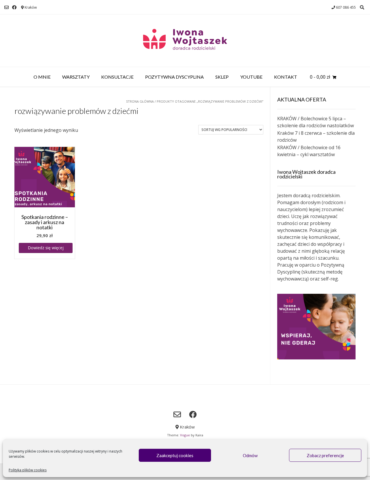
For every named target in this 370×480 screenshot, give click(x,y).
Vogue (185, 435)
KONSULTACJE (117, 77)
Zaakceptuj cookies (174, 455)
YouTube (251, 77)
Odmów (250, 455)
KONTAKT (285, 77)
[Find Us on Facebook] (14, 7)
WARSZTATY (76, 77)
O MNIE (42, 77)
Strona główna (140, 101)
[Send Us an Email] (6, 7)
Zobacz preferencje (325, 455)
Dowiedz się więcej (46, 247)
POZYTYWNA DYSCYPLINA (174, 77)
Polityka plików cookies (28, 470)
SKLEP (222, 77)
